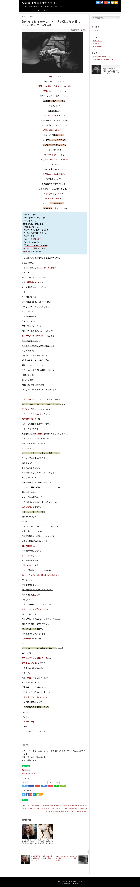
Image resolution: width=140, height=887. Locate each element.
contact (44, 11)
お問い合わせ (97, 46)
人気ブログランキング (29, 773)
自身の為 (57, 811)
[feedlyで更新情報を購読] (112, 2)
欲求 (49, 808)
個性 (65, 805)
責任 (66, 811)
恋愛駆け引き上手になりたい (41, 2)
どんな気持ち (34, 805)
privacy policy (36, 11)
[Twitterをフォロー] (98, 2)
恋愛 (84, 30)
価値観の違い (58, 805)
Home (22, 11)
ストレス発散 (44, 805)
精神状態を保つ (73, 808)
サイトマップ (97, 41)
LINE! (56, 782)
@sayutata (82, 811)
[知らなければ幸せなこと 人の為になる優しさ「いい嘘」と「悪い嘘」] (44, 786)
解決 (62, 811)
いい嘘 (27, 805)
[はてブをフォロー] (108, 2)
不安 (51, 805)
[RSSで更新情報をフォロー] (116, 2)
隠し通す (72, 811)
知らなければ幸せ (61, 808)
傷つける (71, 805)
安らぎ (76, 805)
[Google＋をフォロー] (105, 2)
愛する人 (36, 808)
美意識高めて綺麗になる (101, 56)
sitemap (28, 11)
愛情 (41, 808)
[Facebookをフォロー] (101, 2)
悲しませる (29, 808)
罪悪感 (82, 808)
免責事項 (96, 43)
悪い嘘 (82, 805)
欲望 (45, 808)
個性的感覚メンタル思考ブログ (103, 59)
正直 (53, 808)
